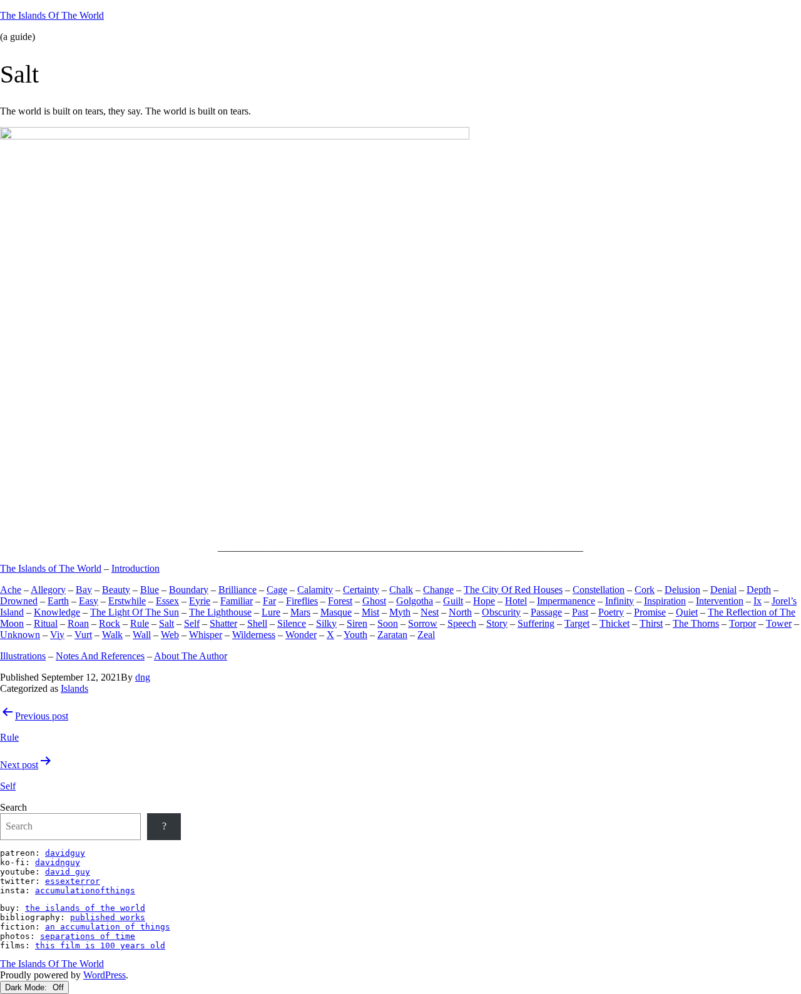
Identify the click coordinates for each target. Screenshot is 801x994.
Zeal (426, 634)
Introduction (135, 568)
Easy (88, 601)
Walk (112, 634)
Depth (759, 589)
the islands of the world (85, 908)
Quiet (687, 612)
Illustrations (23, 656)
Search (13, 807)
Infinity (619, 601)
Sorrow (422, 623)
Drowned (19, 601)
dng (142, 677)
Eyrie (199, 601)
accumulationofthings (85, 890)
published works (107, 917)
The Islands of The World (50, 568)
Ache (10, 589)
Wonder (301, 634)
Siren (357, 623)
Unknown (20, 634)
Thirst (651, 623)
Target (576, 623)
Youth (355, 634)
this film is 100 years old (100, 945)
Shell (257, 623)
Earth (58, 601)
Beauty (116, 589)
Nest (430, 612)
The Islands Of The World (52, 15)
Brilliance (237, 589)
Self (192, 623)
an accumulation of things (107, 926)
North (460, 612)
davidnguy (57, 862)
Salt (166, 623)
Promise (650, 612)
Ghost (374, 601)
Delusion (682, 589)
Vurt (83, 634)
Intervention (719, 601)
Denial (723, 589)
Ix (757, 601)
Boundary (188, 589)
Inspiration (665, 601)
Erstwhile (127, 601)
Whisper (205, 634)
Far (269, 601)
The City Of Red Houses (513, 589)
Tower (779, 623)
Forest (340, 601)
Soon (387, 623)
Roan (78, 623)
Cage (277, 589)
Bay (84, 589)
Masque (336, 612)
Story (497, 623)
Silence (291, 623)
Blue (149, 589)
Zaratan (392, 634)
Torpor (742, 623)
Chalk (401, 589)
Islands (74, 688)
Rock (109, 623)
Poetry (611, 612)
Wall (142, 634)
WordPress (104, 975)
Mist (370, 612)
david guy (67, 871)
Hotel (516, 601)
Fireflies (302, 601)
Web (170, 634)
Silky (326, 623)
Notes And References (100, 656)
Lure (271, 612)
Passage (546, 612)
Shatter (223, 623)
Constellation (599, 589)
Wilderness (253, 634)
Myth (400, 612)
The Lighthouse (220, 612)
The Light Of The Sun (134, 612)
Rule (139, 623)
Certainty (361, 589)
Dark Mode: (27, 987)
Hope (484, 601)
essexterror (72, 881)
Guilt (453, 601)
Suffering (536, 623)
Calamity (315, 589)
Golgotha (414, 601)
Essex (167, 601)
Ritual (46, 623)
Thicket (614, 623)
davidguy (65, 853)
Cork (645, 589)
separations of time (87, 936)
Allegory (48, 589)
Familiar (236, 601)
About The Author (190, 656)
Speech (461, 623)
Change (438, 589)
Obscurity (501, 612)
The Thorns (696, 623)
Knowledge (57, 612)
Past (580, 612)
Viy (57, 634)
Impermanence (566, 601)
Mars (300, 612)
